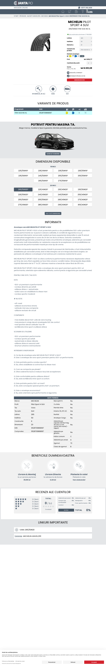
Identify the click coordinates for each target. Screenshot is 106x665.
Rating (66, 510)
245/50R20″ (63, 194)
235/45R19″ (43, 170)
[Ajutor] (83, 11)
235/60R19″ (23, 175)
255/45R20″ (83, 194)
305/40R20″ (83, 204)
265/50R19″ (43, 180)
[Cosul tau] (69, 11)
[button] (76, 11)
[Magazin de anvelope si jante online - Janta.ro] (53, 3)
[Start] (63, 11)
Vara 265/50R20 (27, 529)
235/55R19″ (83, 170)
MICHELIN (44, 16)
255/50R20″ (23, 199)
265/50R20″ (23, 189)
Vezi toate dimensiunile (53, 213)
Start (16, 16)
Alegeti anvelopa (33, 16)
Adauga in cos (79, 80)
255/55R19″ (83, 175)
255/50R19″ (63, 175)
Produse (23, 16)
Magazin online (21, 8)
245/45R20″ (43, 194)
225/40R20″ (43, 189)
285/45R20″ (43, 204)
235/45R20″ (63, 189)
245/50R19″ (43, 175)
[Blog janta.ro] (89, 11)
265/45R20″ (63, 199)
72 (85, 113)
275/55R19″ (63, 180)
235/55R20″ (23, 194)
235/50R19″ (63, 170)
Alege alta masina (53, 154)
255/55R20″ (43, 199)
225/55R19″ (23, 170)
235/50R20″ (83, 189)
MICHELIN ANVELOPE (32, 536)
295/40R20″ (63, 204)
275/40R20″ (83, 199)
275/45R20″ (23, 204)
